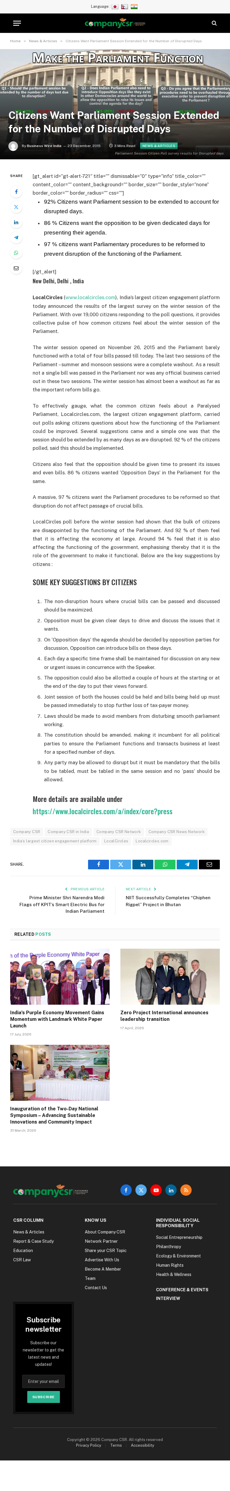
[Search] (214, 23)
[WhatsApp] (16, 253)
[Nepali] (125, 6)
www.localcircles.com (90, 297)
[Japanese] (115, 6)
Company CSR (26, 831)
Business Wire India (44, 146)
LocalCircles (116, 841)
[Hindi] (135, 6)
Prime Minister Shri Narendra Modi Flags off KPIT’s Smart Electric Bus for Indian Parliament (62, 904)
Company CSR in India (68, 831)
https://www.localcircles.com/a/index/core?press (102, 811)
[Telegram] (16, 237)
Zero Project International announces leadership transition (164, 1016)
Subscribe (43, 1397)
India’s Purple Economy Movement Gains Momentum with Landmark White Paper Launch (57, 1019)
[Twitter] (16, 207)
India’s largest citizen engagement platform (55, 841)
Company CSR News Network (177, 831)
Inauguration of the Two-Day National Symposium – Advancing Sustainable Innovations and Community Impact (54, 1115)
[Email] (16, 268)
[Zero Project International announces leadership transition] (170, 977)
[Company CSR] (115, 23)
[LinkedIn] (16, 222)
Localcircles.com (152, 841)
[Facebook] (16, 192)
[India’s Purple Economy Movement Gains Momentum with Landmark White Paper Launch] (60, 977)
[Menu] (17, 23)
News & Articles (159, 146)
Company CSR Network (118, 831)
